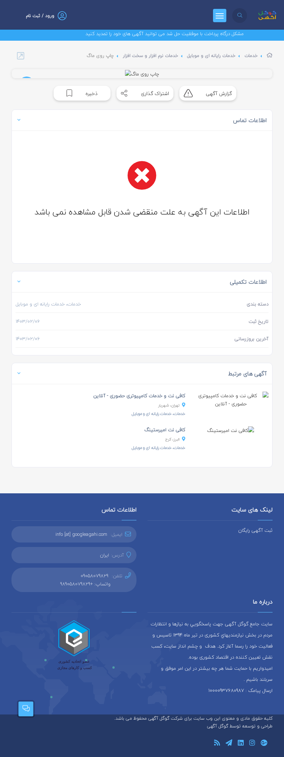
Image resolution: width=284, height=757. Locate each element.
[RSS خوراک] (217, 744)
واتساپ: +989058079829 (85, 584)
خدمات (251, 56)
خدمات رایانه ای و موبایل (211, 56)
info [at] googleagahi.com (81, 534)
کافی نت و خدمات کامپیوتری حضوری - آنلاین (139, 396)
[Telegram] (229, 744)
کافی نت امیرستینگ (164, 430)
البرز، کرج (172, 439)
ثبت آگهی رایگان (255, 530)
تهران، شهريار (169, 405)
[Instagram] (252, 744)
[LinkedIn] (241, 744)
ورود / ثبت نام (40, 16)
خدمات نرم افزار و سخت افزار (150, 56)
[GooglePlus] (264, 744)
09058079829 (94, 576)
